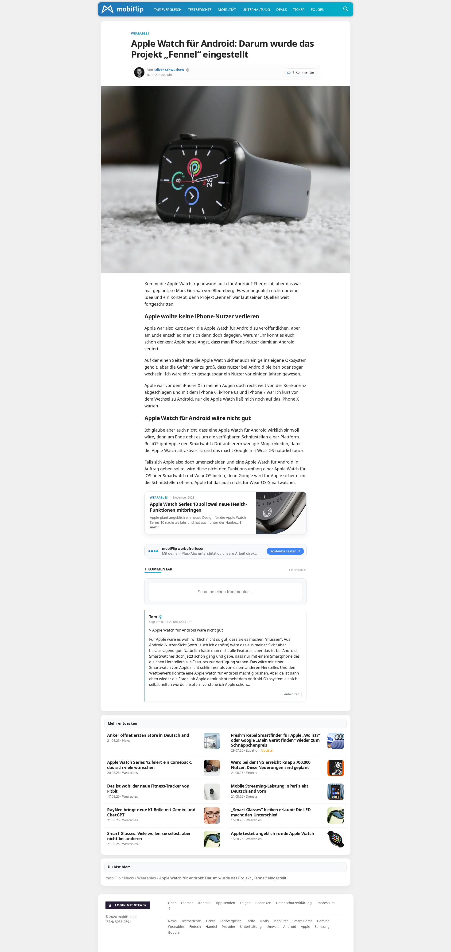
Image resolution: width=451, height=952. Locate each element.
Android (289, 926)
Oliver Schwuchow (169, 69)
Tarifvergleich (168, 9)
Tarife (250, 921)
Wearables (176, 926)
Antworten (291, 694)
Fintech (195, 926)
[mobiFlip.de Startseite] (124, 10)
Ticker (298, 9)
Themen (187, 903)
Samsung (322, 926)
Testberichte (199, 9)
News (172, 921)
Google (173, 932)
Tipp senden (225, 903)
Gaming (323, 921)
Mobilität (227, 9)
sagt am (170, 622)
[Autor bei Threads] (187, 70)
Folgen (317, 9)
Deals (281, 9)
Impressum (325, 903)
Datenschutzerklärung (294, 903)
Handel (211, 926)
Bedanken (263, 903)
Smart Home (302, 921)
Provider (228, 926)
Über (172, 903)
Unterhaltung (256, 9)
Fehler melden (298, 569)
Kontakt (204, 903)
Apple (305, 926)
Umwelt (272, 926)
